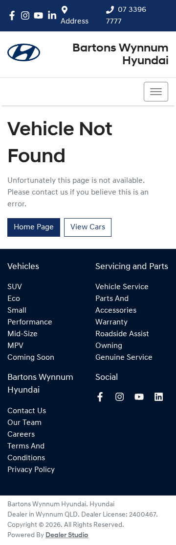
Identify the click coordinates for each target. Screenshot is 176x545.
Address (74, 21)
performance (29, 322)
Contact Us (26, 411)
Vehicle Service (122, 287)
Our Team (24, 423)
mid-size (22, 334)
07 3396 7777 (43, 92)
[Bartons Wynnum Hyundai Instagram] (27, 15)
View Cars (87, 227)
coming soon (30, 358)
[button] (156, 91)
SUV (14, 287)
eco (13, 299)
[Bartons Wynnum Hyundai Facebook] (14, 15)
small (16, 311)
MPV (15, 346)
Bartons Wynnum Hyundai (120, 55)
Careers (21, 435)
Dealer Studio (66, 535)
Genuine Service (124, 358)
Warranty (111, 322)
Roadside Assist (122, 334)
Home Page (34, 227)
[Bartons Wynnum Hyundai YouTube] (40, 15)
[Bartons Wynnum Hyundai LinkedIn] (54, 15)
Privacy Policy (31, 470)
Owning (108, 346)
